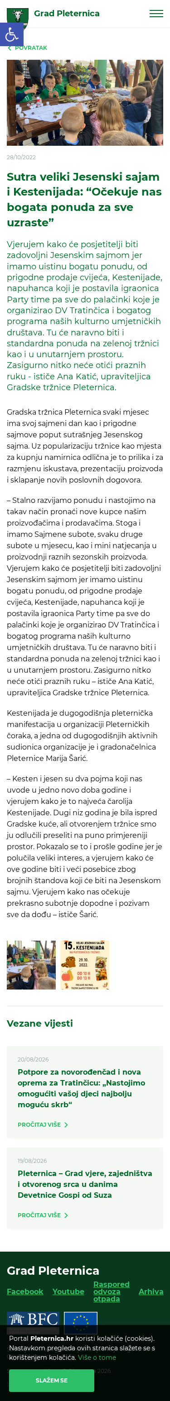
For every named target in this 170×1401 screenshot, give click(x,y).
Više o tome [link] (97, 1357)
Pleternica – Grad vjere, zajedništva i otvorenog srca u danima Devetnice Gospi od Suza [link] (85, 1184)
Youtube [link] (68, 1291)
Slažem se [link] (52, 1380)
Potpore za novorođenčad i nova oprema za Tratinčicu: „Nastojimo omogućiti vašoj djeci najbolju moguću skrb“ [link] (81, 1088)
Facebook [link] (25, 1291)
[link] (12, 34)
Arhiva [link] (151, 1291)
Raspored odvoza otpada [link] (111, 1291)
